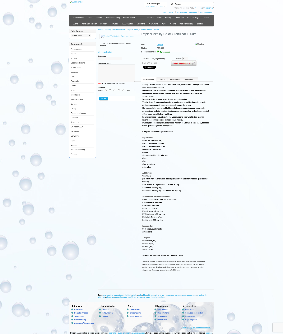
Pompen (103, 24)
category (74, 72)
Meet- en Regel (193, 18)
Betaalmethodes (81, 313)
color (140, 295)
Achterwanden (78, 18)
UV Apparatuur (127, 24)
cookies (209, 333)
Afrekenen (193, 12)
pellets (161, 297)
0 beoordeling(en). (105, 52)
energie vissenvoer (166, 295)
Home (163, 12)
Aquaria (99, 18)
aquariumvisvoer (189, 295)
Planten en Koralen (89, 24)
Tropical (160, 45)
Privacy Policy (80, 320)
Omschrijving (148, 79)
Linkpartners (135, 310)
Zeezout (200, 24)
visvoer (178, 295)
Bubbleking (190, 316)
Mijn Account (182, 12)
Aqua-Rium (190, 310)
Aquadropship (191, 320)
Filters (159, 18)
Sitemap (105, 316)
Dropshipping (135, 313)
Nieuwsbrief (162, 320)
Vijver (164, 24)
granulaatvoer (118, 295)
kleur (145, 295)
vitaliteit (127, 295)
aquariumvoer (121, 297)
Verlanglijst (162, 316)
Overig (75, 24)
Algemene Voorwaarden (84, 323)
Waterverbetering (186, 24)
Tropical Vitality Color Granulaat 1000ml (143, 30)
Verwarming (153, 24)
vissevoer (110, 297)
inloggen (198, 8)
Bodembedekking (113, 18)
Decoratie (150, 18)
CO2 (140, 18)
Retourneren (107, 313)
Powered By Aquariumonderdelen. (196, 328)
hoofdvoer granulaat (136, 297)
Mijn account (162, 310)
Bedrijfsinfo (79, 310)
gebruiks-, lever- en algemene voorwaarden (127, 333)
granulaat (107, 295)
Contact (171, 12)
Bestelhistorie (163, 313)
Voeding (173, 24)
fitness (151, 295)
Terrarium (114, 24)
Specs (162, 79)
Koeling (168, 18)
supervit (149, 297)
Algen (90, 18)
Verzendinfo (79, 316)
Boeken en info (129, 18)
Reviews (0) (175, 79)
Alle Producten (136, 316)
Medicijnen (179, 18)
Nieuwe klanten (206, 12)
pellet (155, 297)
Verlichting (141, 24)
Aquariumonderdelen (194, 313)
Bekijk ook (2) (190, 79)
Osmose (206, 18)
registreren (208, 8)
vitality (134, 295)
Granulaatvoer (119, 30)
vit (156, 295)
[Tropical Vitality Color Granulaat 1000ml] (118, 36)
